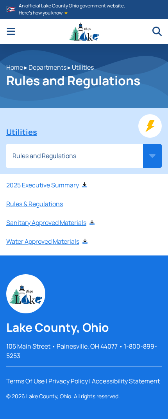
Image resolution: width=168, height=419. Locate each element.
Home (14, 67)
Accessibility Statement (126, 381)
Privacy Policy (68, 381)
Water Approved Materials (42, 241)
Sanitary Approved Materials (46, 222)
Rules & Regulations (34, 204)
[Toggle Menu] (11, 31)
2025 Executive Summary (42, 185)
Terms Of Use (25, 381)
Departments (47, 67)
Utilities (83, 67)
